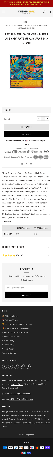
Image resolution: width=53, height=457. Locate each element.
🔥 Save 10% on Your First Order (16, 328)
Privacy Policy (8, 345)
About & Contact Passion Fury (15, 332)
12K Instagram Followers (20, 393)
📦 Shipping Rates (10, 316)
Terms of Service (9, 353)
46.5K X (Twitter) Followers (21, 399)
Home (25, 22)
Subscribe (25, 295)
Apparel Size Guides (10, 336)
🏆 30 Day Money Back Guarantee (17, 324)
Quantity (7, 119)
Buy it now (26, 134)
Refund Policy (8, 340)
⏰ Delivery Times (10, 320)
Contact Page (17, 384)
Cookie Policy (8, 349)
